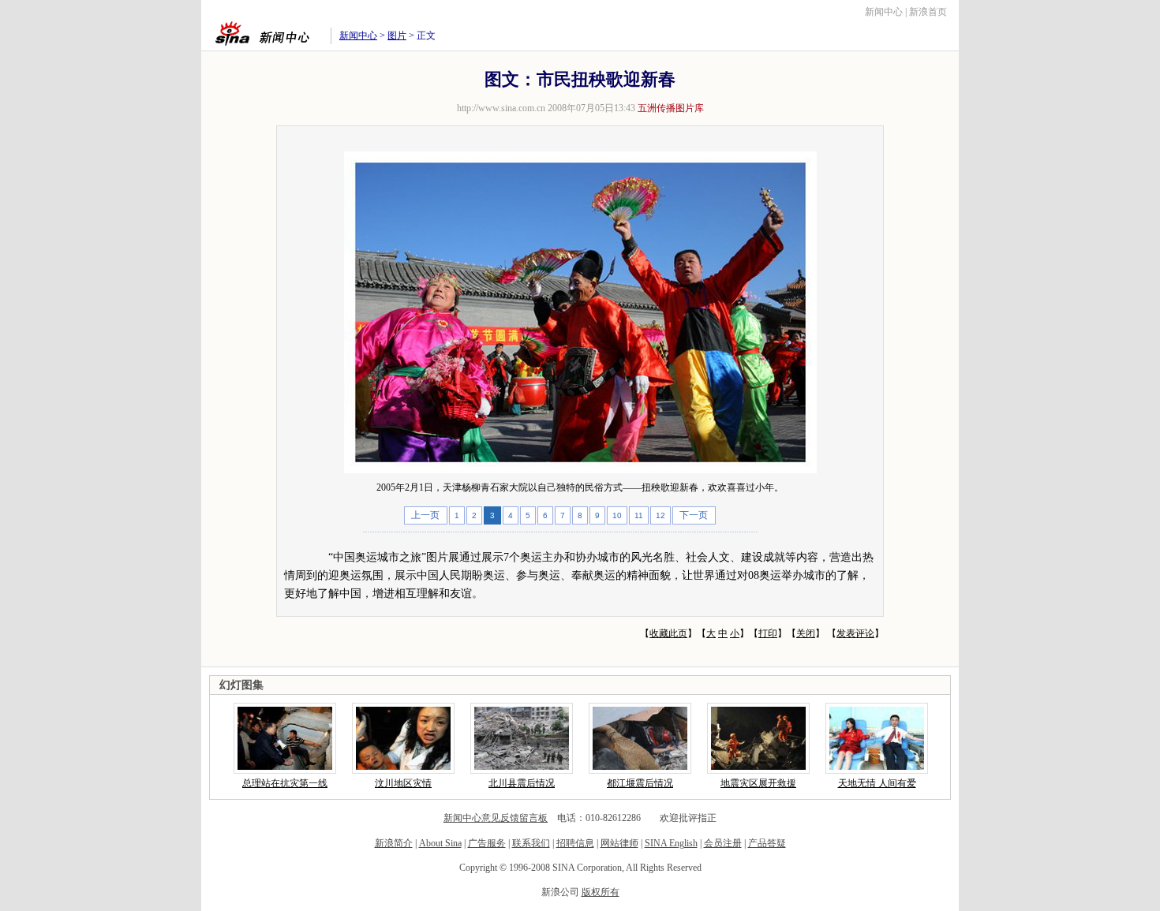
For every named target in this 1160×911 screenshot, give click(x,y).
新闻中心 (884, 11)
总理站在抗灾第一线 (284, 783)
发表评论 (855, 633)
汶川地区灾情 (403, 783)
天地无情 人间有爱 (877, 783)
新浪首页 (928, 11)
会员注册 (723, 843)
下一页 (693, 515)
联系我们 (531, 843)
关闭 (805, 633)
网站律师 (619, 843)
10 (617, 515)
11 (638, 515)
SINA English (671, 843)
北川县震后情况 (521, 783)
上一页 (425, 515)
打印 (767, 633)
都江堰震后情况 (640, 783)
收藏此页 (668, 633)
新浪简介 (394, 843)
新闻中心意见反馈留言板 (495, 817)
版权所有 (600, 892)
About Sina (440, 843)
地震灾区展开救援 (758, 783)
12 (660, 515)
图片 (396, 35)
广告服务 (487, 843)
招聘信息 (575, 843)
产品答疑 (767, 843)
